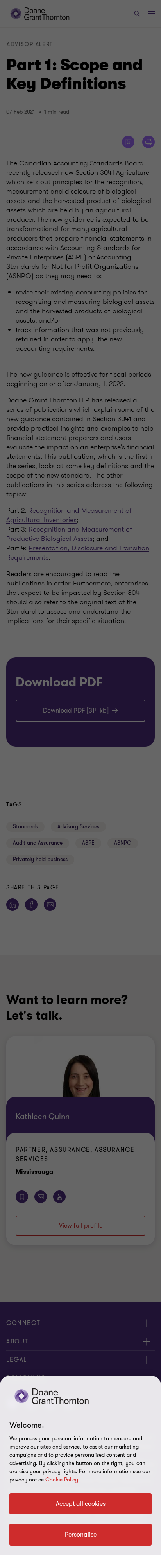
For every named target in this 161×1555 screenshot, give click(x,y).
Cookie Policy (61, 1479)
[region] (80, 1465)
